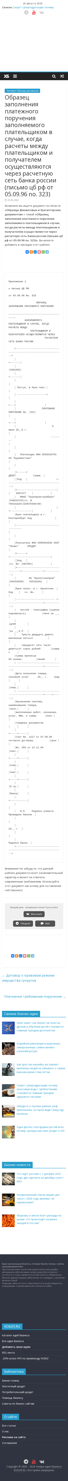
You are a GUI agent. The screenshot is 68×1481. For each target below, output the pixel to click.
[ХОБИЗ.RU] (6, 76)
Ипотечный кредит (13, 1386)
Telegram (25, 923)
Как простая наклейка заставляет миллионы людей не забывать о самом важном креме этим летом (37, 8)
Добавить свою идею (16, 1347)
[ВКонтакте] (27, 252)
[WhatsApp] (43, 252)
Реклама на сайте (14, 1437)
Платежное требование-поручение (35, 996)
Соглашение (9, 1443)
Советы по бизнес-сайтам (18, 1403)
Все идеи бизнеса (13, 1341)
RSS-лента (8, 1352)
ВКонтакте (36, 914)
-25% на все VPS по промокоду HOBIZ (25, 1358)
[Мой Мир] (35, 252)
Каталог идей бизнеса (15, 1335)
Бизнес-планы (10, 1380)
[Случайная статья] (62, 76)
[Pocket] (39, 252)
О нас (5, 1431)
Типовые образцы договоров (22, 90)
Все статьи (9, 1425)
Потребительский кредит (17, 1392)
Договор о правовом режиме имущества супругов (28, 978)
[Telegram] (47, 252)
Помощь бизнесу (12, 1398)
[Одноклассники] (31, 252)
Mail (47, 923)
